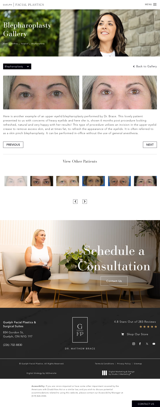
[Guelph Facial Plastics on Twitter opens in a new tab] (147, 343)
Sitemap (138, 363)
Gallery (14, 43)
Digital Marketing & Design (122, 372)
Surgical (24, 43)
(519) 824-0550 (39, 396)
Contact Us (114, 281)
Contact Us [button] (146, 403)
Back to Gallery (146, 66)
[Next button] (84, 201)
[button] (155, 4)
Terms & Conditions (104, 363)
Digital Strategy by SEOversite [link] (42, 373)
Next (150, 144)
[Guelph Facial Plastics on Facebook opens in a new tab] (140, 343)
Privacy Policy (124, 363)
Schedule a (114, 257)
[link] (12, 344)
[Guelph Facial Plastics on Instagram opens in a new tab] (133, 343)
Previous (13, 144)
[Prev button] (75, 201)
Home (5, 43)
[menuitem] (133, 343)
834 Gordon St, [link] (17, 334)
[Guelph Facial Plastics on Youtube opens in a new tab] (153, 343)
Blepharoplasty (38, 43)
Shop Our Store (137, 334)
